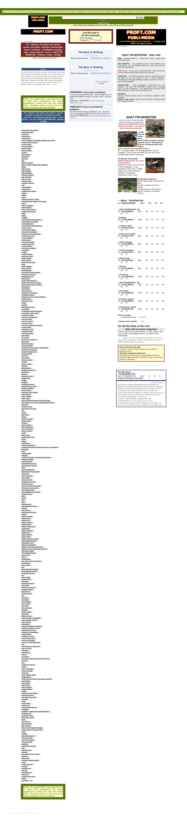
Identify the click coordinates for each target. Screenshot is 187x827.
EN (140, 317)
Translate (98, 40)
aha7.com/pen (121, 46)
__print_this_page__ (157, 382)
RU (161, 211)
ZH (120, 214)
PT (125, 214)
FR (155, 203)
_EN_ (142, 321)
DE (149, 203)
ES (160, 203)
